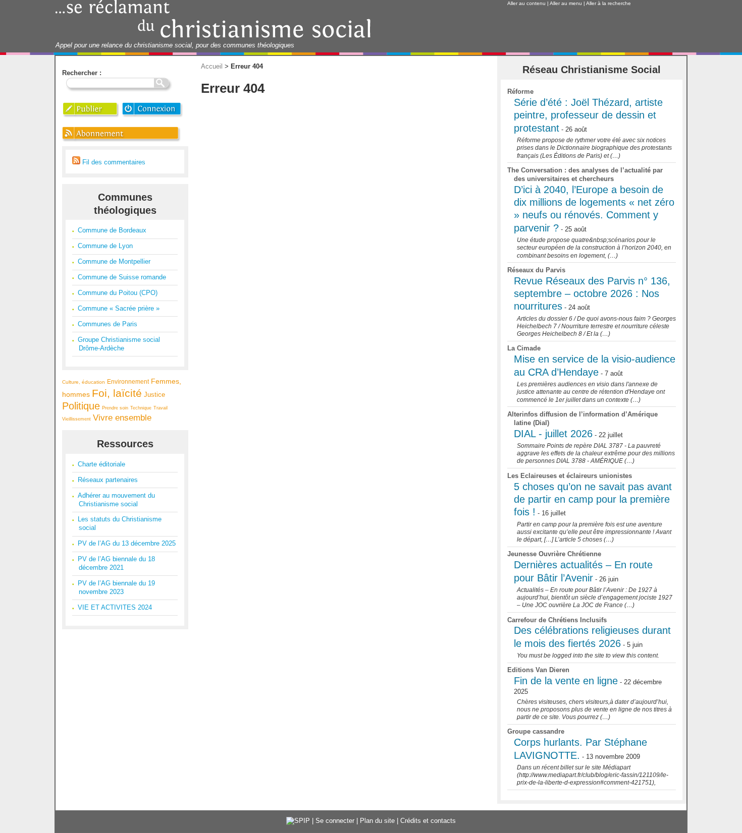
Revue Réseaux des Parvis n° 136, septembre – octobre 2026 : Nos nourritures (592, 293)
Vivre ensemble (122, 418)
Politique (81, 405)
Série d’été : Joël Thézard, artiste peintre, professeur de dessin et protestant (588, 115)
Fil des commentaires (112, 162)
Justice (154, 394)
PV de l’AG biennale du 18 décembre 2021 (116, 563)
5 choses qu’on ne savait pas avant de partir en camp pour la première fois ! (593, 499)
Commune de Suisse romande (122, 277)
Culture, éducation (83, 382)
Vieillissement (76, 419)
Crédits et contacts (428, 820)
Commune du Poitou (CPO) (117, 292)
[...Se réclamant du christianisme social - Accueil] (213, 36)
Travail (160, 407)
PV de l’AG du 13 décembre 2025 (127, 543)
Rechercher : (81, 73)
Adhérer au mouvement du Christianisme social (116, 500)
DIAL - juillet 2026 (553, 433)
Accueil (212, 66)
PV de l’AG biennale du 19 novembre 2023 (116, 587)
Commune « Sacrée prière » (119, 308)
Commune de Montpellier (114, 261)
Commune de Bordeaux (112, 230)
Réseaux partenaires (108, 480)
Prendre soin (115, 407)
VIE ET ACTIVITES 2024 (115, 607)
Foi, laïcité (117, 393)
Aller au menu (566, 3)
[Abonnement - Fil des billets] (122, 141)
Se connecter (334, 820)
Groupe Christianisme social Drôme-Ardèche (119, 344)
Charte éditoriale (101, 464)
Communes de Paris (107, 324)
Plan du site (377, 820)
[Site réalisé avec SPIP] (298, 820)
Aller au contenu (526, 3)
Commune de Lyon (105, 246)
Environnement (128, 381)
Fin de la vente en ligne (566, 680)
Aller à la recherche (608, 3)
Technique (140, 407)
